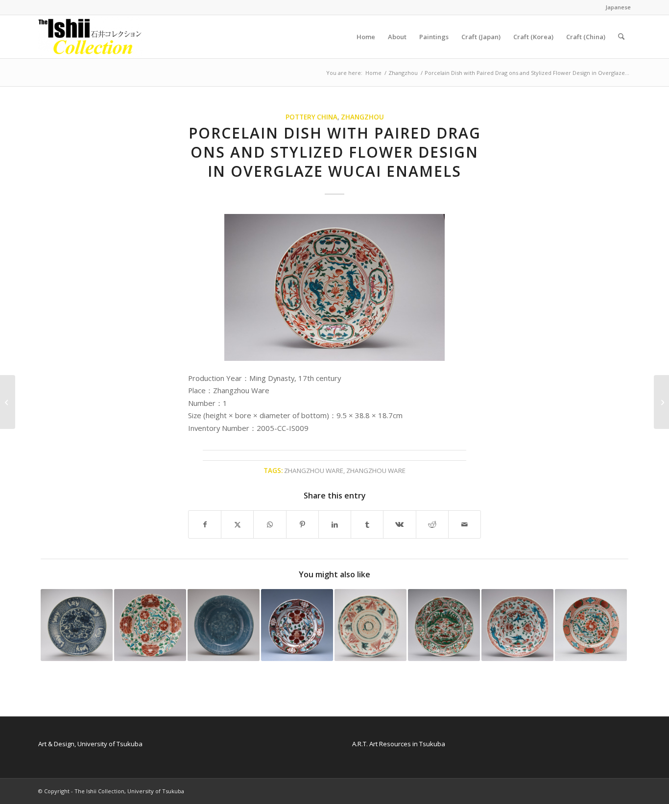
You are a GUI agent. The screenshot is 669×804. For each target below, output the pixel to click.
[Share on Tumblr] (367, 524)
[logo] (90, 36)
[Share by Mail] (464, 524)
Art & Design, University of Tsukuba (90, 743)
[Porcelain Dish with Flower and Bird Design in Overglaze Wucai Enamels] (7, 402)
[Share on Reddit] (432, 524)
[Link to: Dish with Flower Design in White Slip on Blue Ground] (224, 625)
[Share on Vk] (399, 524)
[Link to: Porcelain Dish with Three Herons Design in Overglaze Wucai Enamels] (444, 625)
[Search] (621, 36)
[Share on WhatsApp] (270, 524)
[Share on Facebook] (205, 524)
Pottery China (311, 117)
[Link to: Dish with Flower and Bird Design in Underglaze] (77, 625)
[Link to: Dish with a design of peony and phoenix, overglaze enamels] (297, 625)
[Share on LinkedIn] (335, 524)
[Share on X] (237, 524)
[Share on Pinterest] (302, 524)
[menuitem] (615, 7)
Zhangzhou (362, 117)
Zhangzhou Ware (313, 470)
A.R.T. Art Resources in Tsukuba (398, 743)
